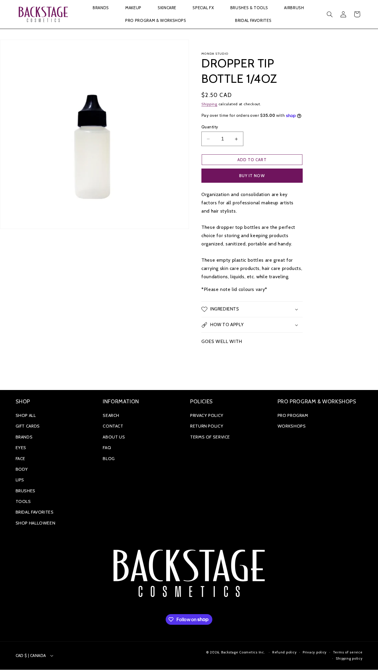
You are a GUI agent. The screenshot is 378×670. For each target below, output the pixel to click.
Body (22, 469)
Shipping (209, 104)
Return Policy (206, 426)
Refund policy (284, 652)
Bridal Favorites (35, 512)
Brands (24, 437)
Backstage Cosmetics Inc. (243, 652)
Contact (113, 426)
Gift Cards (28, 426)
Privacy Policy (207, 415)
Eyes (21, 447)
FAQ (107, 447)
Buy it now (252, 175)
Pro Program (293, 415)
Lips (20, 480)
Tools (23, 501)
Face (21, 458)
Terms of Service (210, 437)
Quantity (209, 126)
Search (111, 415)
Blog (109, 458)
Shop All (26, 415)
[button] (101, 8)
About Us (114, 437)
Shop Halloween (36, 523)
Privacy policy (315, 652)
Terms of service (348, 652)
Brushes (25, 490)
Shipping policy (349, 658)
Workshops (292, 426)
